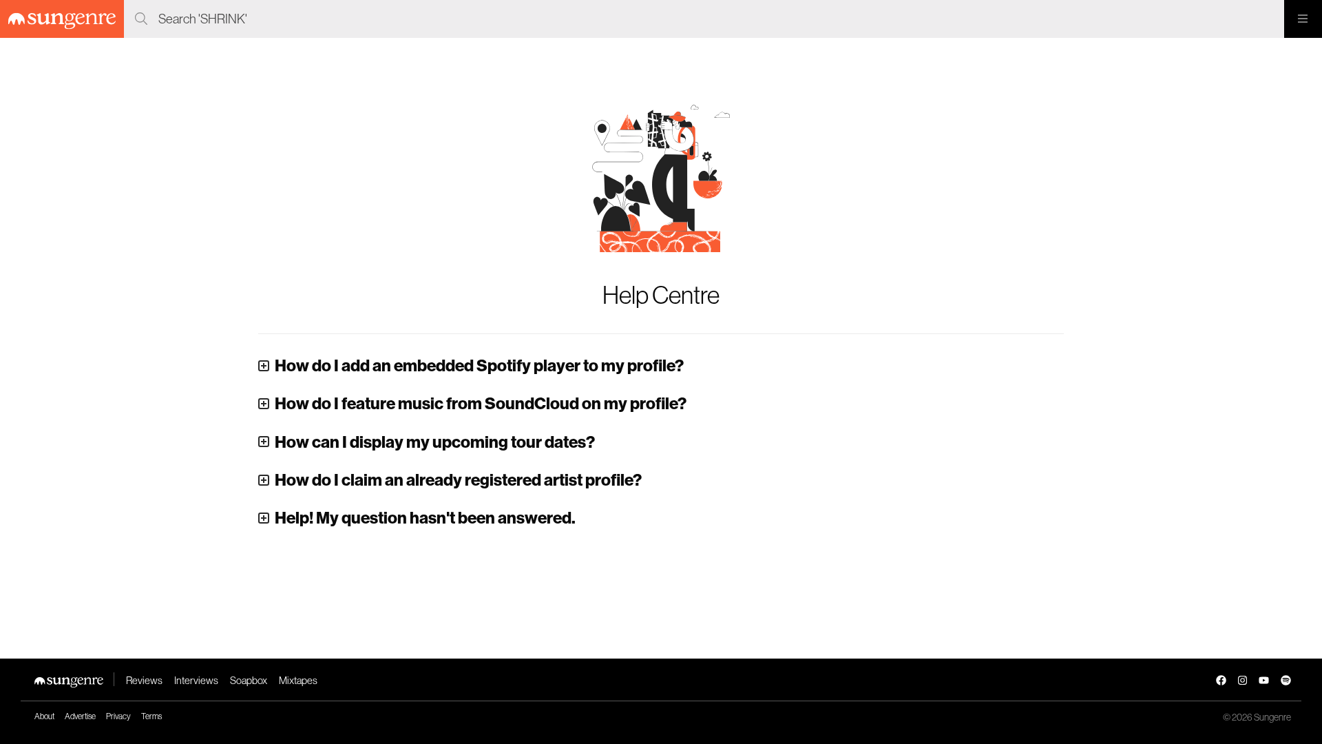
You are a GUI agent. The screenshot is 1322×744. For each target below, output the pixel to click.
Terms (151, 716)
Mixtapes (298, 680)
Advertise (80, 716)
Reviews (144, 680)
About (44, 716)
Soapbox (248, 680)
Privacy (118, 716)
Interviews (196, 680)
